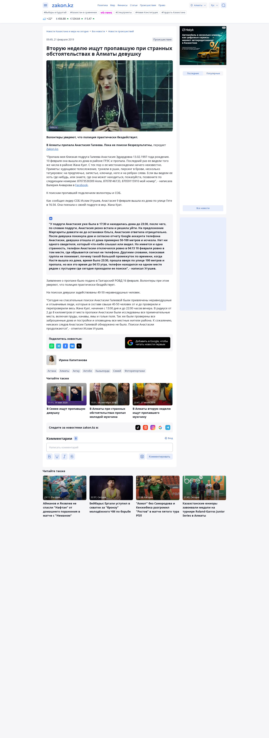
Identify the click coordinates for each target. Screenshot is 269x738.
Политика (102, 5)
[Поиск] (223, 5)
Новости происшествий (121, 31)
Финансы (122, 5)
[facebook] (65, 346)
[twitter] (79, 346)
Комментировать (159, 456)
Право (161, 5)
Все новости (98, 31)
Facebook (81, 185)
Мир (112, 5)
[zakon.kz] (62, 5)
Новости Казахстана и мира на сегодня (67, 31)
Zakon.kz (52, 149)
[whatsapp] (51, 346)
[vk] (72, 346)
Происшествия (148, 5)
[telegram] (58, 346)
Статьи (133, 5)
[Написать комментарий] (109, 447)
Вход (170, 438)
